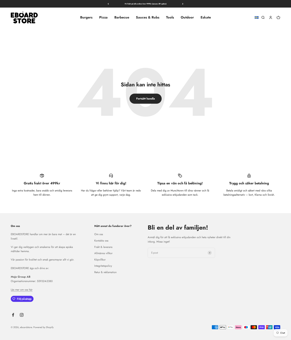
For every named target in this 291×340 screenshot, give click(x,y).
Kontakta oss (101, 241)
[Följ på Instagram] (21, 315)
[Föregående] (108, 3)
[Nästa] (182, 3)
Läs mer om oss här (22, 290)
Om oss (98, 234)
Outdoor (187, 17)
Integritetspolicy (103, 266)
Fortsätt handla (145, 99)
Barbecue (121, 17)
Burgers (86, 17)
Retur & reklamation (105, 272)
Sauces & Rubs (147, 17)
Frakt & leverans (103, 247)
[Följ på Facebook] (13, 315)
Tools (170, 17)
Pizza (103, 17)
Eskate (206, 17)
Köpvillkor (100, 260)
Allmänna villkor (103, 253)
